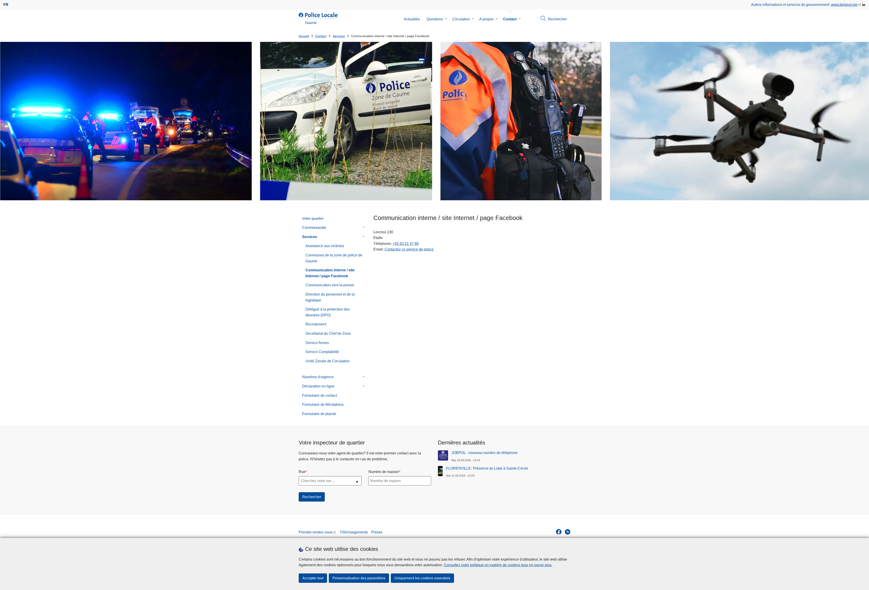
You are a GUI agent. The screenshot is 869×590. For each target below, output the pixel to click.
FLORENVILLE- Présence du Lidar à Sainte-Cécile (487, 468)
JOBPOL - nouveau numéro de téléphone (484, 453)
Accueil (304, 36)
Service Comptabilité (322, 352)
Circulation (461, 19)
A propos (486, 19)
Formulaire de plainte (319, 414)
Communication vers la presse (330, 285)
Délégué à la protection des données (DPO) (328, 312)
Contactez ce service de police (409, 249)
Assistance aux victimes (325, 246)
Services (339, 36)
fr (5, 5)
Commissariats (314, 227)
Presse (376, 532)
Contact (510, 19)
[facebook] (558, 532)
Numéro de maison (383, 472)
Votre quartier (313, 218)
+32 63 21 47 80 (406, 244)
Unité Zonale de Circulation (328, 361)
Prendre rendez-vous (315, 532)
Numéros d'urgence (318, 377)
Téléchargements (354, 532)
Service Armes (317, 343)
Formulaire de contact (319, 395)
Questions (435, 19)
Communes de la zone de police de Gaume (334, 258)
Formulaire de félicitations (323, 404)
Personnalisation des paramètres (358, 578)
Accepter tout (312, 578)
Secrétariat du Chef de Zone (328, 333)
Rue (302, 472)
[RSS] (567, 532)
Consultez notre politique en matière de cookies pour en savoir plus (497, 565)
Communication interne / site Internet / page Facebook (330, 273)
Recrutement (316, 324)
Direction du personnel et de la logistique (330, 297)
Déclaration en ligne (318, 386)
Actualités (412, 19)
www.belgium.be (844, 5)
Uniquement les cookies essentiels (422, 578)
